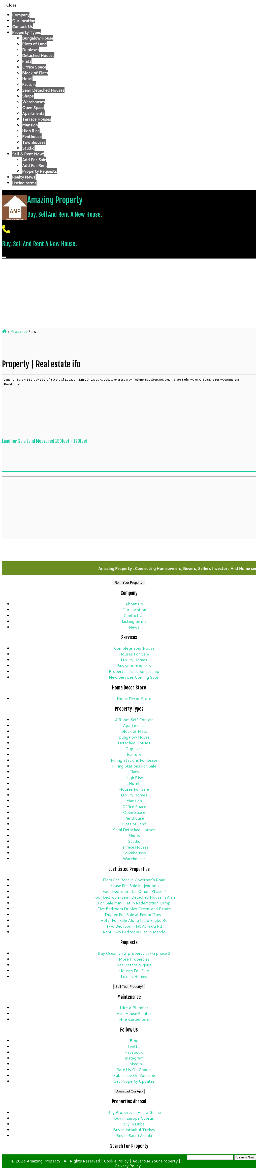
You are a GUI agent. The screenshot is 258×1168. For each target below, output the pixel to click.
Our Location (134, 609)
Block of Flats (35, 73)
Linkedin (134, 1064)
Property (19, 331)
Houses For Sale (134, 654)
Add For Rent (34, 165)
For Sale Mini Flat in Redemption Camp (134, 903)
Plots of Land (34, 44)
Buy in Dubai (134, 1124)
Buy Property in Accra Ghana (134, 1112)
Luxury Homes (134, 660)
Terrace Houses (36, 119)
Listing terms (24, 183)
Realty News (24, 177)
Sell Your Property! (129, 987)
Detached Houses (38, 55)
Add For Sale (34, 159)
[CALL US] (6, 229)
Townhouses (34, 142)
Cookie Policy (117, 1161)
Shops (28, 96)
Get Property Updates (134, 1081)
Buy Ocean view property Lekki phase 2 (134, 953)
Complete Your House (134, 648)
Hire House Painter (134, 1013)
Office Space (34, 67)
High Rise (31, 130)
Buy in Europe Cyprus (134, 1118)
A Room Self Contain (134, 719)
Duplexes (30, 49)
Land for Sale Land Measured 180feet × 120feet (45, 441)
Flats (26, 61)
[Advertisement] (129, 459)
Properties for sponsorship (134, 671)
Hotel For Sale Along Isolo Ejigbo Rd (134, 920)
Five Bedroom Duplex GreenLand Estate (134, 908)
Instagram (134, 1058)
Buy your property (134, 665)
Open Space (33, 107)
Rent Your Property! (129, 583)
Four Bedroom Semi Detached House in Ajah (134, 897)
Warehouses (33, 101)
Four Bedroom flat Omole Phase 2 (134, 891)
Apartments (33, 113)
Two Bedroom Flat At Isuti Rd (134, 926)
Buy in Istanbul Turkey (134, 1130)
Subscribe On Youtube (134, 1075)
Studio (28, 148)
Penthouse (32, 136)
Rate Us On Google (134, 1069)
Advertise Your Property (155, 1161)
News (134, 627)
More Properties (134, 959)
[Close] (4, 6)
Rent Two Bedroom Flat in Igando (134, 932)
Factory (29, 84)
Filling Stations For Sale (134, 766)
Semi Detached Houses (43, 90)
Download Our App (129, 1091)
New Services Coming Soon (134, 677)
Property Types (26, 32)
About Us (134, 604)
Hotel (27, 78)
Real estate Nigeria (134, 965)
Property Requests (39, 171)
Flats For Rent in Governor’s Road (134, 880)
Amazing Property (55, 200)
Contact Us (22, 26)
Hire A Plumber (134, 1007)
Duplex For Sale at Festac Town (134, 914)
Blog (134, 1040)
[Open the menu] (4, 257)
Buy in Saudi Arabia (134, 1135)
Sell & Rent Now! (28, 154)
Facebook (134, 1052)
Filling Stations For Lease (134, 760)
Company (20, 15)
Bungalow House (37, 38)
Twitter (134, 1046)
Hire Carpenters (134, 1019)
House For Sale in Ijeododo (134, 885)
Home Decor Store (134, 698)
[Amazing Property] (4, 331)
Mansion (30, 125)
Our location (23, 20)
